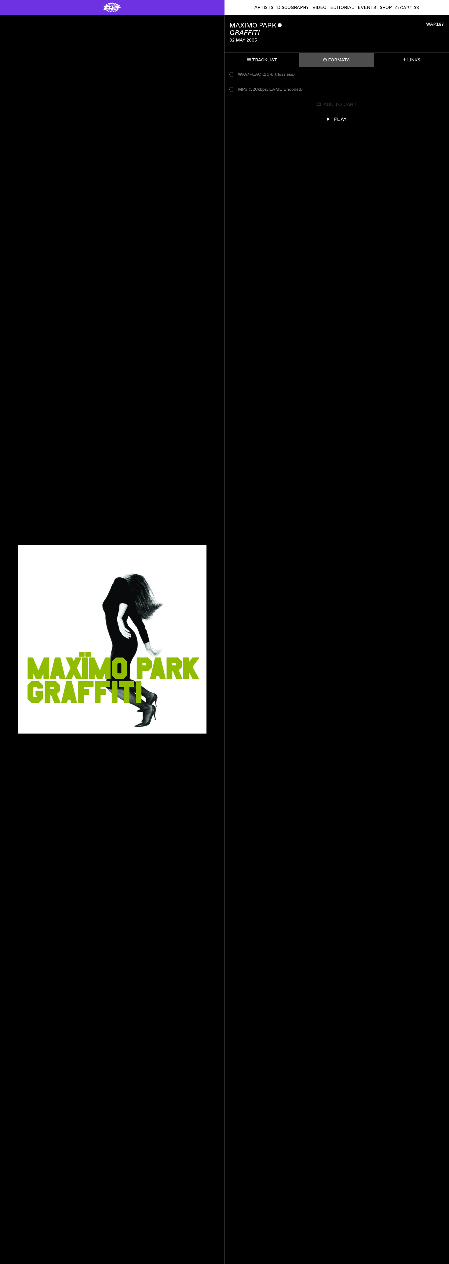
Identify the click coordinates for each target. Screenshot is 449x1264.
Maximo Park (252, 25)
